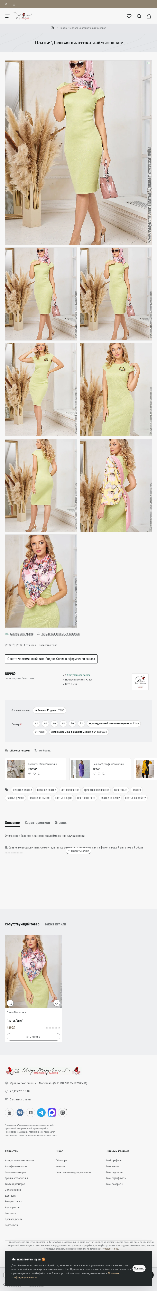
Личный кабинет (117, 1151)
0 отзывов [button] (30, 645)
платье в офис (63, 797)
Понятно (139, 1268)
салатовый (120, 789)
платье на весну (110, 797)
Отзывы (61, 822)
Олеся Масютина (16, 1012)
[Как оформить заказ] (14, 4)
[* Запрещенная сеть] (62, 1112)
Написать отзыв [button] (48, 645)
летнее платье (70, 789)
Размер (15, 724)
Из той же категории (17, 750)
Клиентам (12, 1151)
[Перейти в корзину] (149, 16)
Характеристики (37, 822)
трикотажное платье (96, 789)
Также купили (55, 924)
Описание (12, 822)
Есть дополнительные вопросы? (60, 633)
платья (136, 789)
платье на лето (86, 797)
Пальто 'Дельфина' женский (108, 764)
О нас (59, 1151)
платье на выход (39, 797)
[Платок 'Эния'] (33, 971)
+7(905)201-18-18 (109, 1249)
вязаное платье (46, 789)
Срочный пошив (20, 710)
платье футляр (15, 797)
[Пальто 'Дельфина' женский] (80, 769)
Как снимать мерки (22, 633)
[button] (30, 773)
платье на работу (135, 797)
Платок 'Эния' (15, 1020)
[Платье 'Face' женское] (145, 769)
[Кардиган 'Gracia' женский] (16, 769)
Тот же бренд (42, 750)
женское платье (22, 789)
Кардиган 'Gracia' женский (42, 764)
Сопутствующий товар (22, 924)
